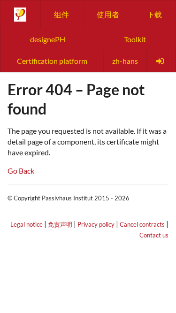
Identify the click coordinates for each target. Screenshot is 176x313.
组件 (61, 14)
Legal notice (26, 224)
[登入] (161, 61)
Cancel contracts (142, 224)
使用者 (108, 14)
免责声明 (60, 224)
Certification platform (52, 60)
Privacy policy (96, 224)
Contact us (153, 235)
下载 (154, 14)
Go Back (21, 170)
